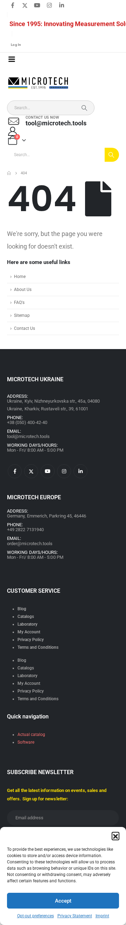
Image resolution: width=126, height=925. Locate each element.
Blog (22, 608)
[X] (25, 5)
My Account (29, 632)
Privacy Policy (31, 639)
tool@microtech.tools (28, 436)
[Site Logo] (38, 83)
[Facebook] (12, 5)
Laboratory (27, 624)
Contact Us (24, 328)
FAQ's (19, 302)
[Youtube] (37, 5)
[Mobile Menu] (11, 59)
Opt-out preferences (35, 915)
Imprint (102, 915)
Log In (16, 45)
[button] (115, 835)
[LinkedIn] (61, 5)
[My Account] (12, 131)
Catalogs (26, 616)
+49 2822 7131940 (25, 529)
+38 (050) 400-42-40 (27, 422)
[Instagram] (49, 5)
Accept (63, 901)
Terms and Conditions (38, 647)
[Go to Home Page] (9, 173)
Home (20, 276)
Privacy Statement (74, 915)
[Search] (84, 108)
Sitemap (22, 315)
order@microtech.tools (29, 543)
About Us (22, 289)
